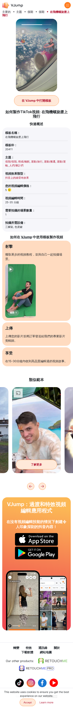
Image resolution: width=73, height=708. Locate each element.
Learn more (46, 702)
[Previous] (30, 486)
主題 (19, 12)
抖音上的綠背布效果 (17, 177)
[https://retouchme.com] (52, 661)
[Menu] (67, 5)
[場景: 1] (20, 291)
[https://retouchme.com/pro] (36, 668)
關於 (57, 648)
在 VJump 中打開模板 (36, 100)
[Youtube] (53, 682)
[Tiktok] (20, 682)
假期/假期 (11, 161)
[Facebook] (43, 682)
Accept (28, 702)
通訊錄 (42, 648)
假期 (30, 12)
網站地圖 (46, 652)
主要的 (6, 12)
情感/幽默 (24, 161)
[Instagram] (31, 682)
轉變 (16, 648)
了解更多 (36, 464)
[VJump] (12, 5)
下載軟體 (27, 652)
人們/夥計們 (16, 165)
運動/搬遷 (49, 161)
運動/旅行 (36, 161)
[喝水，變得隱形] (23, 600)
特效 (29, 648)
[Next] (42, 486)
